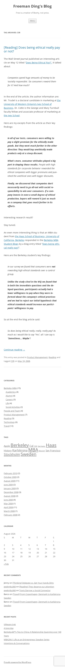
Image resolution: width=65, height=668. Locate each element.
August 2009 (9, 480)
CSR (12, 361)
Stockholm (12, 454)
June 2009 (8, 484)
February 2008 (10, 514)
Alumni (9, 395)
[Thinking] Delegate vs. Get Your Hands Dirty (33, 582)
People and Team (12, 410)
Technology (9, 422)
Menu (32, 21)
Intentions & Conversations (17, 643)
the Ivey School (12, 115)
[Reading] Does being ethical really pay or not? (32, 49)
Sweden (28, 454)
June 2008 (8, 499)
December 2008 (11, 492)
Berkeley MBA (10, 388)
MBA (33, 450)
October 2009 (10, 477)
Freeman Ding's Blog (32, 6)
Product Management (37, 357)
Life (7, 403)
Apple (7, 445)
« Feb (6, 564)
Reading (52, 357)
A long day (9, 628)
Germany (41, 446)
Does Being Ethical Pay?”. (39, 62)
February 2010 (10, 473)
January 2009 (10, 488)
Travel (6, 426)
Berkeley (20, 445)
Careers (9, 399)
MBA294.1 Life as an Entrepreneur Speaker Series (26, 639)
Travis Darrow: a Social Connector (34, 590)
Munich (42, 451)
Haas (51, 445)
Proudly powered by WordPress (17, 662)
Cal (31, 446)
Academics (11, 392)
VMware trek (10, 624)
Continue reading (14, 349)
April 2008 (8, 507)
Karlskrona (20, 450)
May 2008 (8, 503)
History (8, 450)
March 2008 (9, 511)
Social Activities (13, 407)
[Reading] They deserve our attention (36, 586)
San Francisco (53, 450)
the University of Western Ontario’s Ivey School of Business (32, 104)
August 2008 (9, 496)
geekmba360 (10, 586)
